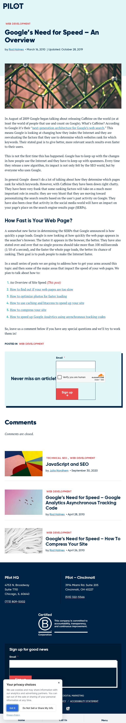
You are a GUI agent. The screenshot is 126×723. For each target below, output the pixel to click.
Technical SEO (56, 458)
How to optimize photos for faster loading (38, 296)
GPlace (68, 709)
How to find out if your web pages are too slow (41, 289)
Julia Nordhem (59, 470)
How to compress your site (28, 310)
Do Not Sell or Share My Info (38, 708)
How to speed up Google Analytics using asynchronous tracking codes (57, 317)
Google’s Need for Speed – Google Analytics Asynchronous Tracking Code (83, 503)
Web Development (18, 24)
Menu (104, 720)
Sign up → (67, 394)
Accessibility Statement (84, 701)
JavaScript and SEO (67, 464)
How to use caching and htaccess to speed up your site (47, 303)
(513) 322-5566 (75, 597)
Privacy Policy (13, 715)
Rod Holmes (16, 49)
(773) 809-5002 (15, 601)
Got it (12, 708)
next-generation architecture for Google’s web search (68, 128)
